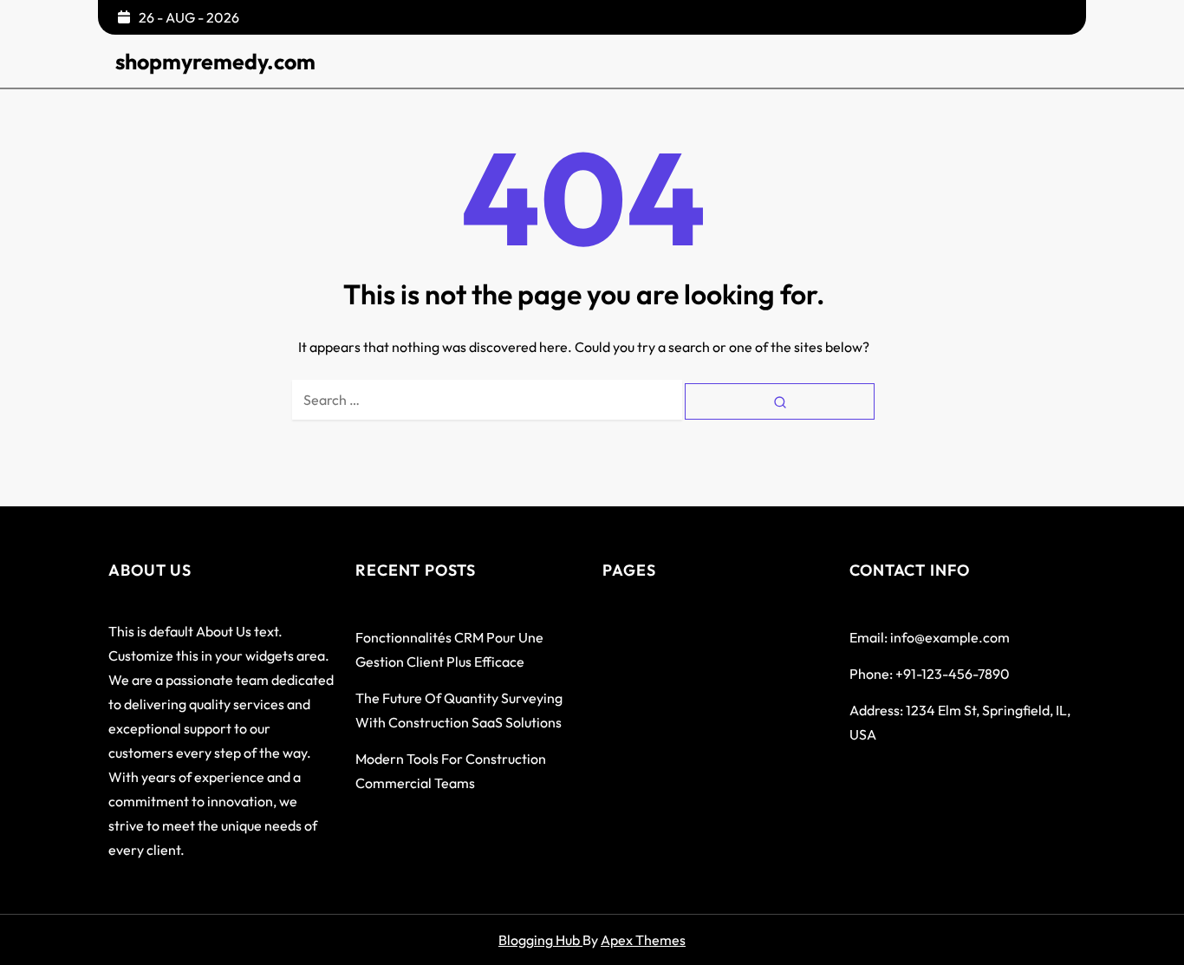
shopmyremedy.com (215, 61)
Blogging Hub (540, 940)
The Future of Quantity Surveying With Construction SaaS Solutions (459, 710)
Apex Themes (643, 940)
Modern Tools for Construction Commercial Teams (450, 771)
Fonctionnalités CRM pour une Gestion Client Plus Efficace (449, 649)
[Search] (780, 401)
